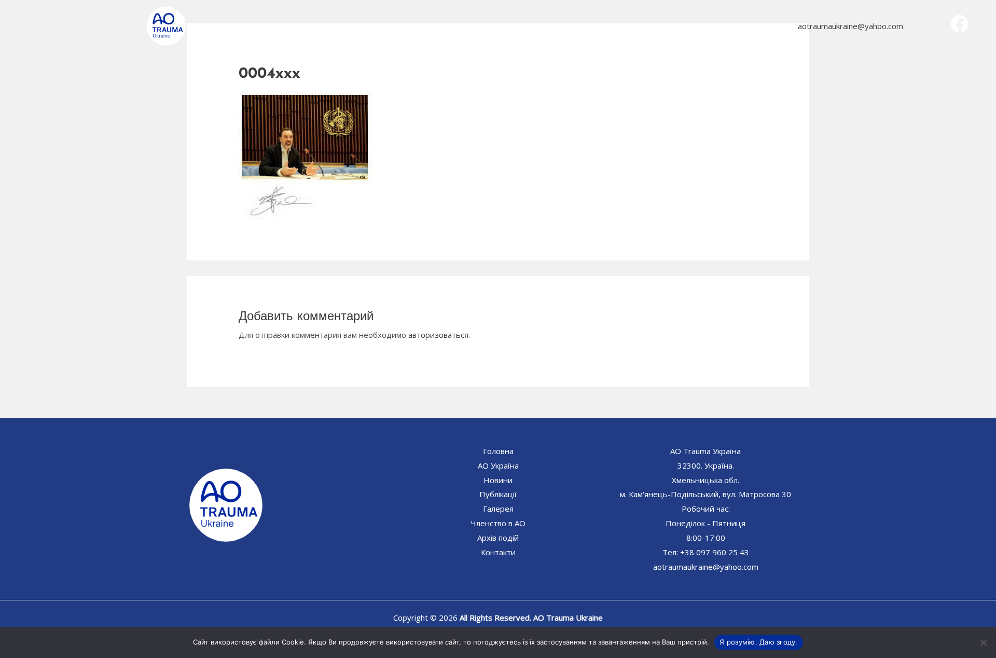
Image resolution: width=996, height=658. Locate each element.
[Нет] (983, 642)
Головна (282, 26)
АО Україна (337, 26)
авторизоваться (438, 335)
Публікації (443, 26)
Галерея (496, 26)
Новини (392, 26)
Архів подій (627, 26)
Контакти (686, 26)
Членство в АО (558, 26)
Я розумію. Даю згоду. (758, 642)
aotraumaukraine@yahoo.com (851, 26)
